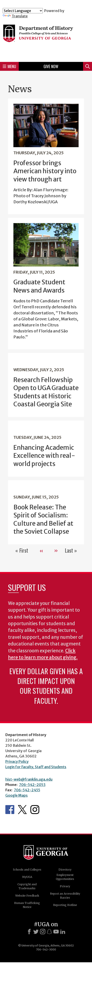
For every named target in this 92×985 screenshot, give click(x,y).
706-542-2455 (27, 790)
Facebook (9, 809)
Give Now (51, 66)
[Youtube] (56, 931)
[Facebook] (29, 931)
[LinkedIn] (62, 931)
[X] (36, 931)
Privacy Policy (17, 761)
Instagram (34, 809)
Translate (20, 16)
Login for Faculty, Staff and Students (35, 767)
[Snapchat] (49, 931)
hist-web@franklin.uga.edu (28, 779)
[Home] (46, 38)
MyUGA (27, 877)
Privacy (65, 886)
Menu (12, 66)
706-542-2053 (32, 784)
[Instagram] (42, 931)
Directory (65, 869)
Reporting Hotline (65, 905)
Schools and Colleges (27, 869)
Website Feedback (27, 895)
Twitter (22, 809)
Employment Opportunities (65, 877)
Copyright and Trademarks (27, 886)
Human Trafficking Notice (27, 905)
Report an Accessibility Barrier (65, 895)
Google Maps (16, 795)
